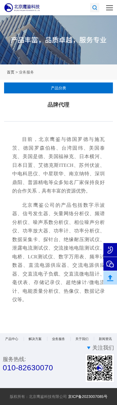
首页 (10, 72)
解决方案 (35, 339)
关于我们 (81, 339)
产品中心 (11, 339)
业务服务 (58, 339)
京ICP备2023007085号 (87, 396)
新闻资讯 (105, 339)
